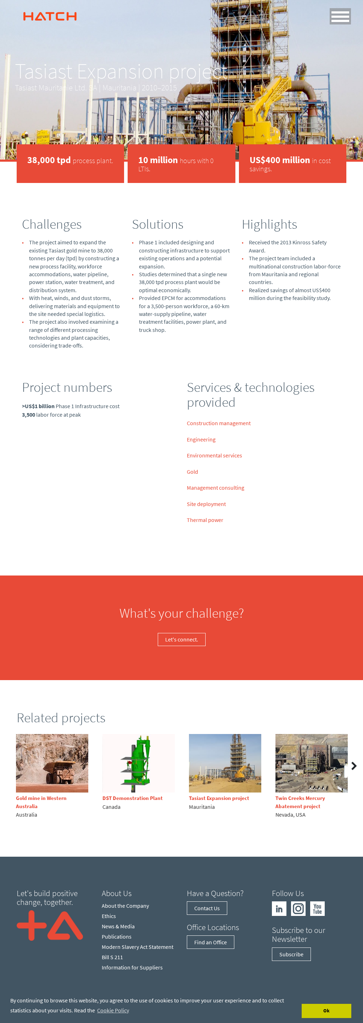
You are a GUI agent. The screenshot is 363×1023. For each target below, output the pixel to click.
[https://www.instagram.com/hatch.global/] (298, 908)
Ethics (109, 915)
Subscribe (291, 954)
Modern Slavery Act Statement (137, 946)
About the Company (125, 905)
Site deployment (206, 503)
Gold (192, 471)
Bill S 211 (112, 957)
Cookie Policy (113, 1010)
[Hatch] (50, 14)
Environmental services (214, 455)
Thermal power (205, 519)
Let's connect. (181, 639)
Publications (117, 936)
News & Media (118, 926)
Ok (326, 1010)
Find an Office (210, 942)
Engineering (201, 439)
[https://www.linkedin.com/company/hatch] (279, 908)
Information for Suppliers (132, 967)
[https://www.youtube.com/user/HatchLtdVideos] (317, 908)
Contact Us (207, 908)
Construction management (219, 423)
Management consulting (215, 487)
